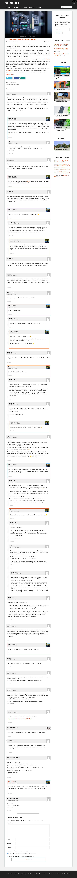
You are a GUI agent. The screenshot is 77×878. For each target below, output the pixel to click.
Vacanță (31, 7)
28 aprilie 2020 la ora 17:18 (14, 381)
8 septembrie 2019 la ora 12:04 (12, 260)
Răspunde (9, 113)
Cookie (20, 875)
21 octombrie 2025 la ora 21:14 (13, 783)
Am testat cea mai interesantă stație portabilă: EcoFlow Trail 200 (62, 77)
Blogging (8, 7)
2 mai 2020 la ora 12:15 (12, 599)
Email (9, 843)
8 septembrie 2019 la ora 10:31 (15, 241)
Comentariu (10, 823)
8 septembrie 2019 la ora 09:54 (12, 193)
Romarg (16, 45)
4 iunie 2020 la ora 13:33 (11, 659)
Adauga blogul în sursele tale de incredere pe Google (22, 39)
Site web (9, 847)
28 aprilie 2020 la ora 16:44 (12, 294)
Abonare (58, 33)
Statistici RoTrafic (25, 875)
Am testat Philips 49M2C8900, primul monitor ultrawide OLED (62, 102)
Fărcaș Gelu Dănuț (58, 175)
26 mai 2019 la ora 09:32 (12, 119)
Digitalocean (47, 59)
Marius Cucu (11, 781)
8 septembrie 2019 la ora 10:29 (14, 223)
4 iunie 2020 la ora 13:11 (12, 645)
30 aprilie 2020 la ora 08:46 (12, 437)
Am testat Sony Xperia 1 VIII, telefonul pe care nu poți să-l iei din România (62, 115)
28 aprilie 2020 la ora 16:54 (12, 353)
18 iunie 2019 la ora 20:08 (11, 160)
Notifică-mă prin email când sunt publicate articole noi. (21, 856)
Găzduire (14, 82)
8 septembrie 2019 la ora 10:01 (13, 210)
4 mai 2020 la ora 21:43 (14, 511)
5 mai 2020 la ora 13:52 (14, 524)
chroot (28, 181)
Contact (38, 7)
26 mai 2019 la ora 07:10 (11, 94)
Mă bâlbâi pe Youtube (62, 41)
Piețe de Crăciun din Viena (61, 149)
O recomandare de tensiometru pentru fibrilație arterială (62, 165)
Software (24, 7)
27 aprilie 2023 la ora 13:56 (13, 741)
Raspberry (10, 70)
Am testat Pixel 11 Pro (60, 89)
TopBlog (35, 875)
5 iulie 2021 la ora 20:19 (13, 143)
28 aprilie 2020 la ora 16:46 (13, 307)
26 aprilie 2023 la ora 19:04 (12, 690)
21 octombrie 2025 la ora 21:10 (12, 758)
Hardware (16, 7)
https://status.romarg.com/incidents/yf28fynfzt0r (19, 718)
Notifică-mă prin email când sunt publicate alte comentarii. (22, 853)
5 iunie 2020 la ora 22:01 (11, 673)
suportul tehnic (9, 74)
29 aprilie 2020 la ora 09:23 (14, 404)
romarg (17, 84)
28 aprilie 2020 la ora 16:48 (15, 332)
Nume (9, 839)
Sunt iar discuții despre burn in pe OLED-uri (61, 161)
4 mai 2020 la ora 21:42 (13, 482)
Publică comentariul (28, 859)
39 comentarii (48, 41)
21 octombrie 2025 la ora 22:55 (12, 800)
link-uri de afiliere (8, 875)
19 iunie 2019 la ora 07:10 (12, 177)
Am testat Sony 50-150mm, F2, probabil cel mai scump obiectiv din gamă (62, 129)
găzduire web (13, 84)
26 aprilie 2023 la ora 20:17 (13, 712)
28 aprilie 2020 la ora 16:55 (13, 368)
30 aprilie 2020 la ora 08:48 (13, 466)
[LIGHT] (74, 1)
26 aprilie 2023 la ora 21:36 (12, 729)
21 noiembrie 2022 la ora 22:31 (16, 573)
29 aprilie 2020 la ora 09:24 (15, 423)
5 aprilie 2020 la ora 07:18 (11, 275)
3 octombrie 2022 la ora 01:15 (15, 547)
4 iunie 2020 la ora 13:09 (11, 626)
